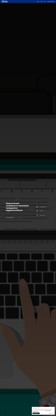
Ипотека (38, 1)
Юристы (42, 1)
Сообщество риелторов (50, 1)
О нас (45, 1)
